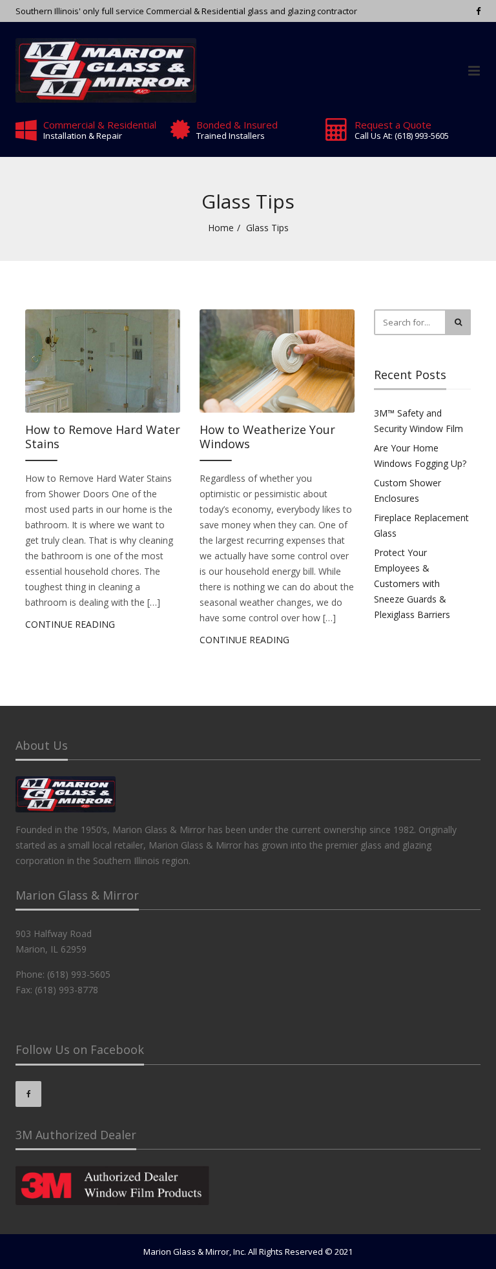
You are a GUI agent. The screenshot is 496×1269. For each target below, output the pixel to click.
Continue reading (70, 624)
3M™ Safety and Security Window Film (418, 421)
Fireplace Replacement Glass (421, 525)
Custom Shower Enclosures (407, 490)
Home (221, 228)
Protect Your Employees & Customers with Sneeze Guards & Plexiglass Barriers (412, 583)
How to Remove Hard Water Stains (102, 437)
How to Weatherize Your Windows (267, 437)
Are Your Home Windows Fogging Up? (420, 455)
